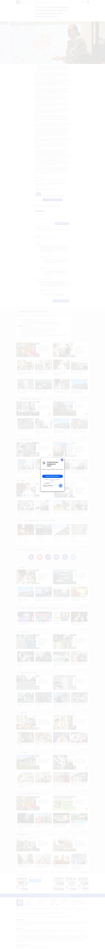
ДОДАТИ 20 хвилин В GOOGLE (52, 476)
